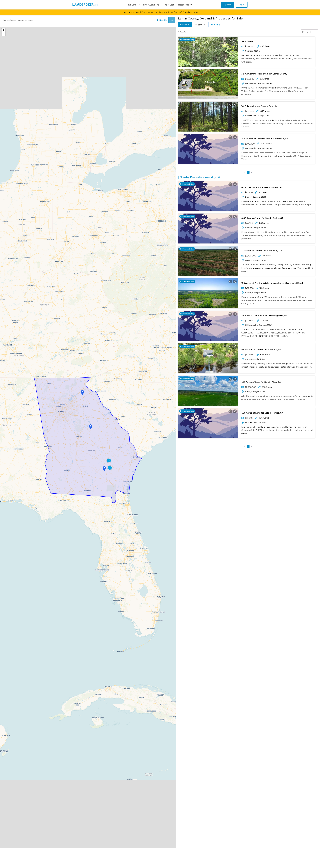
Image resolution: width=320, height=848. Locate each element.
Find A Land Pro (151, 5)
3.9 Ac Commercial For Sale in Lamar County (264, 74)
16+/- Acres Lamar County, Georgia (259, 106)
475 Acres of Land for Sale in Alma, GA (261, 382)
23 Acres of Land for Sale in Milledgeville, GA (264, 315)
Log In (241, 5)
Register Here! (191, 12)
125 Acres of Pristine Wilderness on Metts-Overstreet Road (272, 283)
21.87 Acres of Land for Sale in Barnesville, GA (264, 139)
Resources (183, 5)
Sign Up (227, 5)
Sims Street (247, 41)
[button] (82, 392)
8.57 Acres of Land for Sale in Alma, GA (261, 349)
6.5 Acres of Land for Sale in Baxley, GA (261, 187)
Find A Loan (168, 5)
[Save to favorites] (230, 40)
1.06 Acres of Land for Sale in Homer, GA (262, 413)
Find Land (131, 5)
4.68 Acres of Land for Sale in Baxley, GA (262, 218)
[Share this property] (235, 40)
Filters (215, 24)
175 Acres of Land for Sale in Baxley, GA (261, 250)
